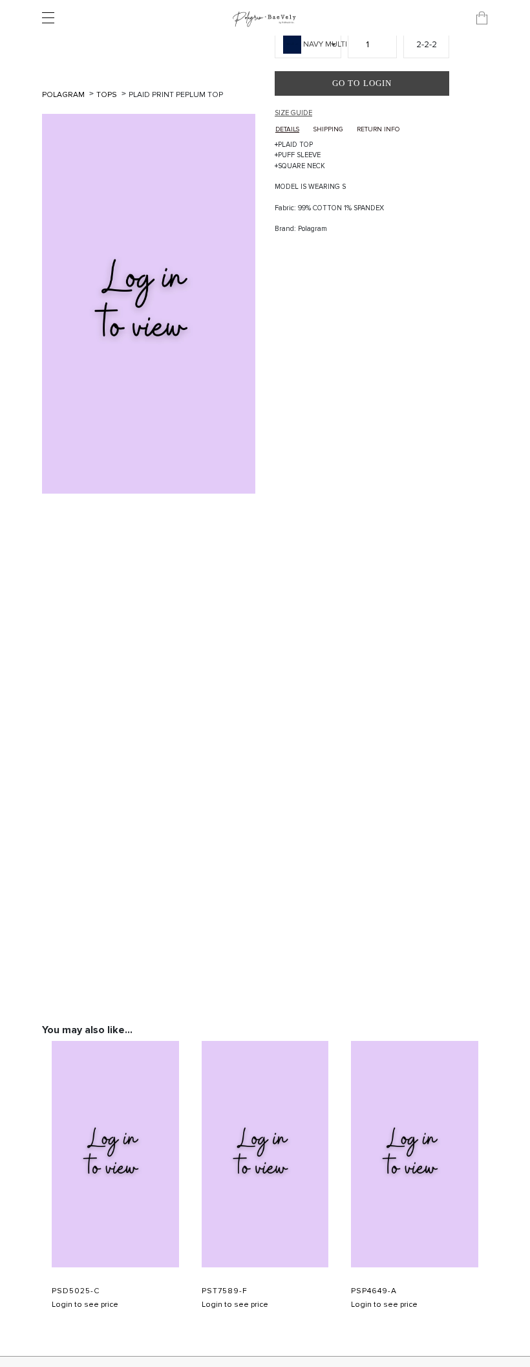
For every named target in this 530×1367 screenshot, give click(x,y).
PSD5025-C (76, 1291)
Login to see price (85, 1304)
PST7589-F (225, 1291)
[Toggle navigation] (51, 18)
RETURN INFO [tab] (378, 129)
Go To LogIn (362, 83)
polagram (64, 95)
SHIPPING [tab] (328, 129)
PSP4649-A (374, 1291)
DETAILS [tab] (287, 129)
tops (107, 95)
